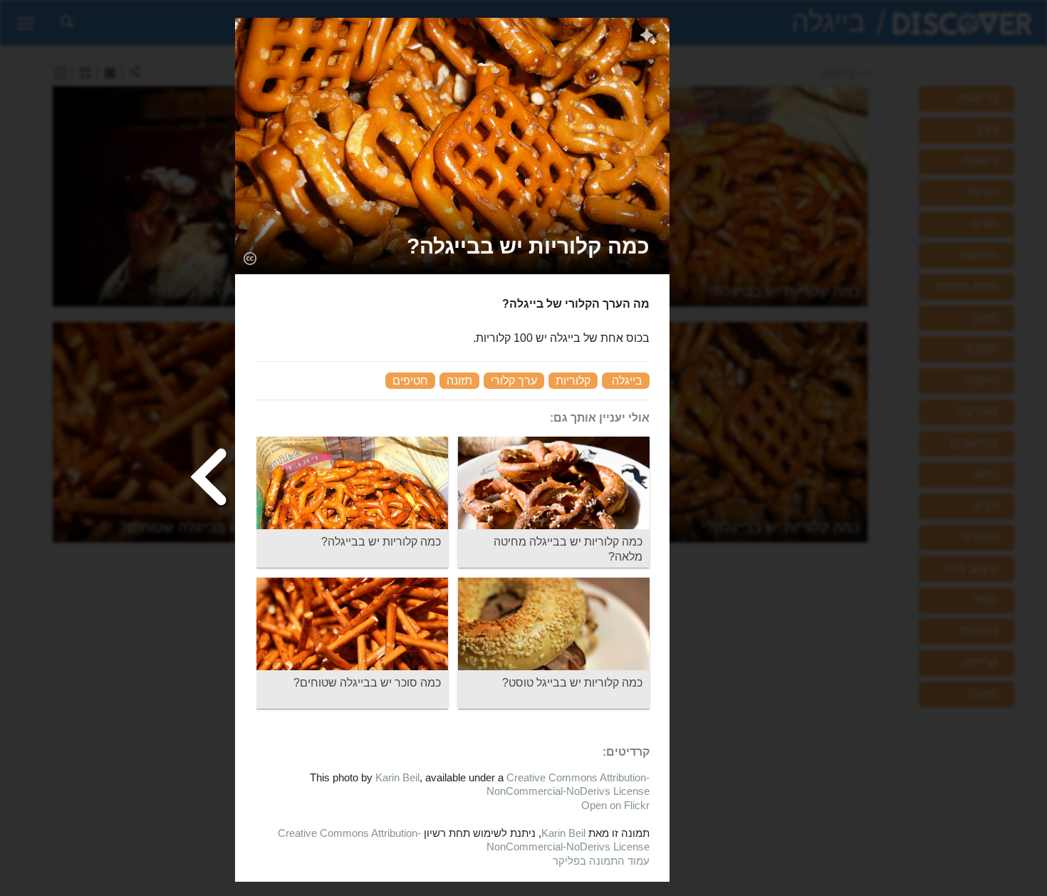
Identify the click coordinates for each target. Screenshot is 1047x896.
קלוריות (573, 381)
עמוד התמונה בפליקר (601, 861)
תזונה (459, 381)
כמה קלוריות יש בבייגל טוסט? (572, 683)
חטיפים (410, 381)
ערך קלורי (514, 381)
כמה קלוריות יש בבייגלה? (381, 542)
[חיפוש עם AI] (648, 38)
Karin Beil (397, 777)
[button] (528, 246)
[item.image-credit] (250, 258)
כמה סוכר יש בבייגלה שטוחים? (367, 683)
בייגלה (627, 381)
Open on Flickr (615, 805)
